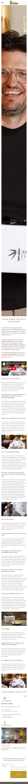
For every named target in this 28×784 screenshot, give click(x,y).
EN (24, 2)
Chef (8, 745)
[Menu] (2, 2)
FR (26, 2)
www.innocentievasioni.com (10, 711)
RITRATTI (3, 745)
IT (22, 2)
